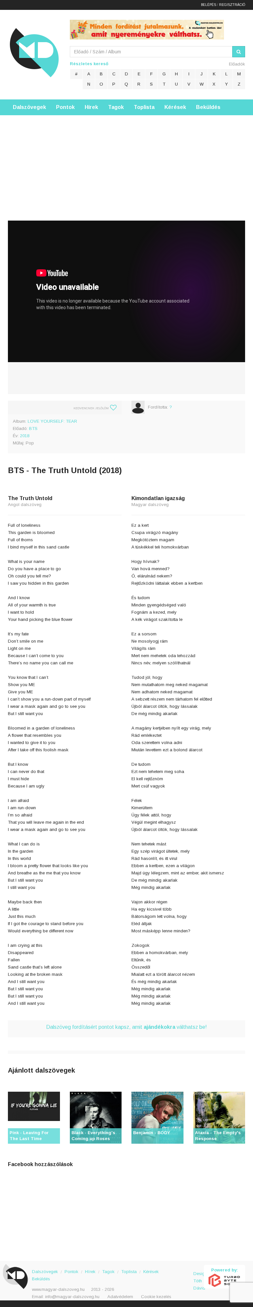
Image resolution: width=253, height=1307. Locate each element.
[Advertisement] (126, 161)
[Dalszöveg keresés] (238, 51)
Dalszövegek (29, 107)
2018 (24, 435)
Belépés (208, 5)
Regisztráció (232, 5)
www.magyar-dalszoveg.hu (58, 1289)
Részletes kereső (89, 63)
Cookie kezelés (156, 1296)
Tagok (116, 107)
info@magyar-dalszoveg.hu (72, 1296)
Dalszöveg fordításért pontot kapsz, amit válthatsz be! (126, 1027)
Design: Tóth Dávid (198, 1277)
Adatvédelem (120, 1296)
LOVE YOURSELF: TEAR (52, 421)
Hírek (91, 107)
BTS (33, 428)
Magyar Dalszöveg (34, 52)
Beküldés (208, 107)
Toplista (144, 107)
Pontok (65, 107)
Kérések (175, 107)
